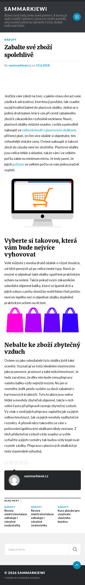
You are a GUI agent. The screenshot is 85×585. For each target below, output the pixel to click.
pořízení (18, 164)
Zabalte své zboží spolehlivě (28, 51)
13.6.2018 (43, 65)
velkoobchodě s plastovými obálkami (49, 130)
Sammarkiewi (25, 9)
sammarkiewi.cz (20, 65)
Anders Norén (29, 577)
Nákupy (10, 39)
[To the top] (77, 565)
